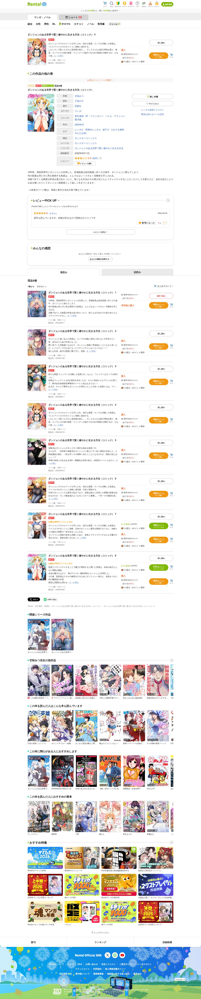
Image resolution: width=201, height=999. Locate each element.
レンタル (79, 129)
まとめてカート (164, 286)
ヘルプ (71, 964)
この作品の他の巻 (41, 73)
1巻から (31, 286)
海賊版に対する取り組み (118, 973)
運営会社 (137, 973)
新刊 (33, 942)
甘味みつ (79, 95)
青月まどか (127, 834)
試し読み (161, 42)
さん (53, 213)
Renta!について (56, 964)
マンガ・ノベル (42, 17)
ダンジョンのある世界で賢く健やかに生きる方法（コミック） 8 (82, 555)
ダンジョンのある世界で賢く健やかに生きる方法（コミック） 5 (82, 440)
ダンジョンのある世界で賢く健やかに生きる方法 (99, 148)
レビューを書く (86, 163)
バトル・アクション (115, 115)
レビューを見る (99, 232)
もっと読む (59, 55)
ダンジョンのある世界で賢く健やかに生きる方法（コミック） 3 (82, 366)
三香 (77, 834)
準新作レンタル (93, 129)
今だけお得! (80, 133)
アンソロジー (33, 834)
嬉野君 (54, 834)
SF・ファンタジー (94, 115)
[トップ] (34, 4)
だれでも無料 (117, 129)
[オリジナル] (64, 24)
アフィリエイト (82, 968)
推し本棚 (154, 96)
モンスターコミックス (86, 138)
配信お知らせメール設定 (152, 114)
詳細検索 (167, 942)
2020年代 (79, 124)
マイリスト (154, 103)
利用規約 (97, 968)
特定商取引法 (65, 973)
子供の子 (79, 100)
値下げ (106, 129)
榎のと (101, 834)
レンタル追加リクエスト (152, 109)
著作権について (82, 973)
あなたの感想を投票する (99, 259)
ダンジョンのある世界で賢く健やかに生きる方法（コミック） (76, 606)
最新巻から (41, 286)
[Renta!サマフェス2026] (44, 4)
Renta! (30, 606)
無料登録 (168, 4)
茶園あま (150, 834)
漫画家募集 (98, 973)
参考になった (148, 222)
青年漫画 (79, 115)
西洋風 (78, 119)
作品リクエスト (108, 964)
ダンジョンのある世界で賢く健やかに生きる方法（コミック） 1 (82, 292)
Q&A (79, 964)
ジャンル (113, 23)
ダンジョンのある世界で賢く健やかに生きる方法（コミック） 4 (82, 404)
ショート (75, 17)
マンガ (78, 110)
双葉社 (78, 105)
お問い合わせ (91, 964)
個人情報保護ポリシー (115, 968)
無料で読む (161, 296)
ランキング (100, 942)
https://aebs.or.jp (69, 994)
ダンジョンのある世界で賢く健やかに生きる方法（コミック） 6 (82, 478)
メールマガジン (144, 964)
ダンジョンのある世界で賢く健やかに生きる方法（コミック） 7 (82, 514)
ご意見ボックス (126, 964)
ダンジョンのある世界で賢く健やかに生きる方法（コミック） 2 (82, 331)
